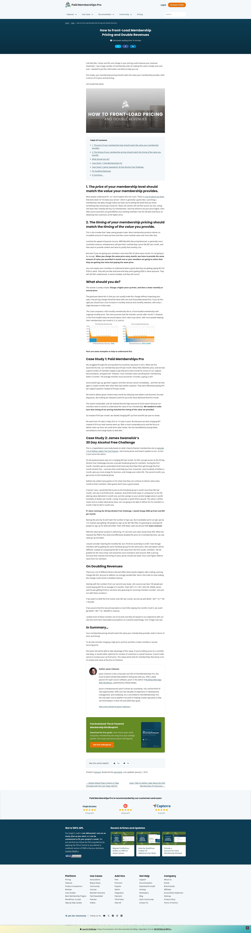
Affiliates (167, 889)
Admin (117, 889)
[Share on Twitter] (118, 46)
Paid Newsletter (96, 896)
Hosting (142, 889)
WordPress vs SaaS (73, 899)
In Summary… (97, 175)
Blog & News (95, 883)
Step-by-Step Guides (73, 903)
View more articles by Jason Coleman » (115, 706)
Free (116, 879)
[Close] (247, 927)
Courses (93, 889)
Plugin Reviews (89, 806)
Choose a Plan (177, 5)
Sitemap (167, 896)
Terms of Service (171, 903)
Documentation (104, 14)
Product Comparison (73, 886)
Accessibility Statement (173, 893)
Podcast (93, 899)
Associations (95, 879)
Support (142, 879)
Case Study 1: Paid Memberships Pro (107, 163)
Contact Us (143, 903)
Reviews (68, 889)
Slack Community (146, 899)
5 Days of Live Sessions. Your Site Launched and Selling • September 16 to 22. (126, 929)
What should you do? (100, 159)
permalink (118, 772)
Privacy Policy (169, 899)
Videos (92, 903)
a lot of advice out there (154, 197)
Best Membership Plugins (75, 896)
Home (67, 23)
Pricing (140, 14)
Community (124, 14)
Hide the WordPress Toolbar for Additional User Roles (147, 850)
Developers (144, 893)
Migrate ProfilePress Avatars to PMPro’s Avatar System (121, 850)
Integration (119, 893)
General (97, 772)
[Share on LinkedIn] (133, 46)
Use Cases (86, 14)
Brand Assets (169, 886)
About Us (168, 879)
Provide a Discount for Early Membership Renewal (173, 850)
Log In (163, 5)
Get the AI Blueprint (102, 744)
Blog (72, 23)
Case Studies (70, 893)
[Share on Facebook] (125, 46)
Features (70, 14)
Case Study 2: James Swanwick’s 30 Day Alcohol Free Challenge (118, 167)
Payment (118, 896)
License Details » (72, 851)
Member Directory (97, 893)
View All (118, 903)
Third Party (119, 899)
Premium (118, 883)
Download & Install (147, 886)
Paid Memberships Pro (94, 3)
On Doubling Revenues (101, 171)
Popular (118, 886)
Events (166, 883)
